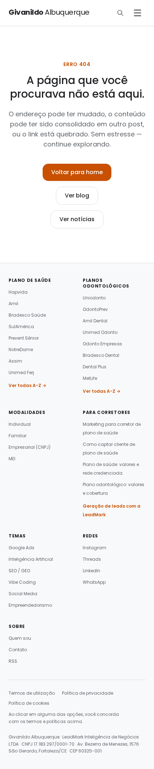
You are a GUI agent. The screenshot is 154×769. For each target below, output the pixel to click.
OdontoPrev (95, 309)
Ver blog (77, 195)
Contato (18, 650)
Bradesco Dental (101, 355)
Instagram (94, 548)
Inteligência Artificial (31, 559)
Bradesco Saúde (27, 315)
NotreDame (21, 349)
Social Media (23, 594)
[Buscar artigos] (120, 12)
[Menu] (137, 13)
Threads (92, 559)
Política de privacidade (87, 693)
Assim (15, 361)
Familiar (18, 436)
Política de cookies (29, 703)
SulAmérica (21, 326)
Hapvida (18, 292)
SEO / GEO (19, 571)
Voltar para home (77, 172)
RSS (13, 661)
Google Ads (21, 548)
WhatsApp (94, 582)
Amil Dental (95, 321)
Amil (13, 303)
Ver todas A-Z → (27, 385)
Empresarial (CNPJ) (29, 447)
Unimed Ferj (21, 372)
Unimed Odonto (100, 332)
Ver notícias (77, 219)
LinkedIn (91, 571)
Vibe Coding (22, 582)
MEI (12, 459)
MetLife (90, 378)
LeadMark (72, 737)
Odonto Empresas (102, 344)
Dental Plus (94, 367)
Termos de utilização (32, 693)
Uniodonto (94, 298)
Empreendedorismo (30, 605)
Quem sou (20, 638)
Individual (20, 424)
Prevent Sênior (24, 338)
